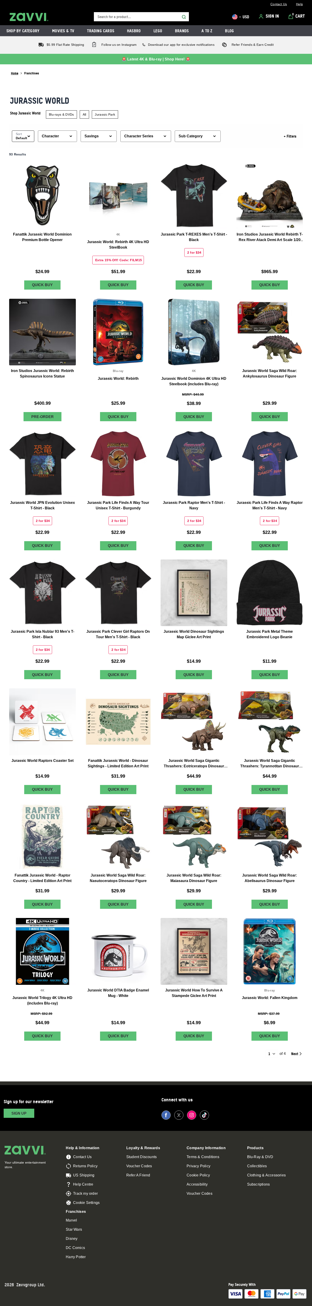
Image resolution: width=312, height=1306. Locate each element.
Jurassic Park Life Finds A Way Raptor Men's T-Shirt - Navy (270, 505)
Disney (71, 1239)
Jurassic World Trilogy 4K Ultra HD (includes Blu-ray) (42, 1000)
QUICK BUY (42, 285)
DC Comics (75, 1248)
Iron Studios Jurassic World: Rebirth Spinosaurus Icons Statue (42, 373)
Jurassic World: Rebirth (118, 378)
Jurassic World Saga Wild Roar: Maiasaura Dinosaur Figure (194, 878)
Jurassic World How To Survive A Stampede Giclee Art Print (194, 993)
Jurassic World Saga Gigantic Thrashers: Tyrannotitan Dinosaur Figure (269, 764)
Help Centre (83, 1184)
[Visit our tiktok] (204, 1115)
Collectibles (257, 1166)
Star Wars (74, 1229)
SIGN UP (18, 1113)
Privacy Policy (198, 1166)
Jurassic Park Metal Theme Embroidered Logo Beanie (269, 634)
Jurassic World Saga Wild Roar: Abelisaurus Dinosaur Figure (269, 878)
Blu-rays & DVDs (61, 114)
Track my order (85, 1193)
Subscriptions (258, 1184)
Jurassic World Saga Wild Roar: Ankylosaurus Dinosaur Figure (269, 373)
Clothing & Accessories (266, 1175)
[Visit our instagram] (191, 1115)
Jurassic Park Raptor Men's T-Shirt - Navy (194, 505)
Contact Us (82, 1157)
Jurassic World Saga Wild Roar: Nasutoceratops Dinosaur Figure (118, 878)
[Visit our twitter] (178, 1115)
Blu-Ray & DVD (260, 1157)
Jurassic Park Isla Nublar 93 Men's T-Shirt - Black (42, 634)
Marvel (71, 1220)
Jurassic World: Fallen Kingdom (269, 998)
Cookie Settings (86, 1203)
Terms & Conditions (203, 1157)
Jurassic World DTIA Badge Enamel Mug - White (118, 993)
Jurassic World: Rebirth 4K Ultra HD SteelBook (118, 244)
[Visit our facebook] (166, 1115)
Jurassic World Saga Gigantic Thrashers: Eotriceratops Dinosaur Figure (194, 764)
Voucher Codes (139, 1166)
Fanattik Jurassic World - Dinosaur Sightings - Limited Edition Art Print (118, 763)
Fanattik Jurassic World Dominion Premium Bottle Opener (42, 237)
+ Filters (290, 136)
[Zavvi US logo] (29, 17)
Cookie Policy (198, 1175)
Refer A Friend (138, 1175)
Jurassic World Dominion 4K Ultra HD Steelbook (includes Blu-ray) (193, 381)
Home (14, 73)
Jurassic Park (105, 114)
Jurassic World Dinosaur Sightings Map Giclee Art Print (194, 634)
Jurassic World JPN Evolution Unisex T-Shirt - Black (42, 505)
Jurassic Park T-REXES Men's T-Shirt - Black (194, 237)
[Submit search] (184, 17)
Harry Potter (76, 1257)
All (84, 114)
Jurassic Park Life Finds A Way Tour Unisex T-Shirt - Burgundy (118, 505)
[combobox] (141, 17)
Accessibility (197, 1184)
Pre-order (42, 417)
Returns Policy (85, 1166)
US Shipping (83, 1175)
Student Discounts (141, 1157)
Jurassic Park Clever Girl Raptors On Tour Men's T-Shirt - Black (118, 634)
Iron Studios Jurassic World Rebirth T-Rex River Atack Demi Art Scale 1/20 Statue (270, 237)
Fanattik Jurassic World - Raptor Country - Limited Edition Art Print (42, 878)
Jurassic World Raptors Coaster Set (42, 761)
